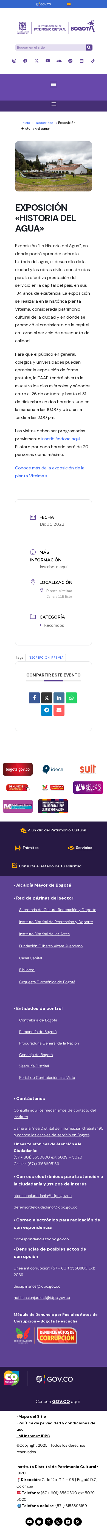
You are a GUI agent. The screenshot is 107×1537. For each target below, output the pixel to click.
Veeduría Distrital (34, 1065)
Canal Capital (30, 958)
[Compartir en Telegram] (46, 710)
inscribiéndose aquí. (61, 439)
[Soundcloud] (59, 61)
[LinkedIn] (59, 697)
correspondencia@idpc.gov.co (41, 1239)
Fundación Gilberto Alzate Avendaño (51, 945)
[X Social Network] (46, 697)
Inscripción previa (45, 657)
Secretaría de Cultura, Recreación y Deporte (57, 909)
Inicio (26, 123)
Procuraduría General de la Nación (49, 1043)
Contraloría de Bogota (38, 1020)
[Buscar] (89, 47)
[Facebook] (25, 61)
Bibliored (27, 969)
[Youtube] (48, 61)
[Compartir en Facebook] (34, 697)
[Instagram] (14, 61)
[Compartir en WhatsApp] (71, 697)
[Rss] (78, 1521)
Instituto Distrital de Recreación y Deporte (56, 921)
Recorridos (44, 123)
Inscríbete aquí (53, 567)
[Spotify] (70, 61)
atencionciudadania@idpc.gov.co (43, 1195)
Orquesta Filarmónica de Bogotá (47, 981)
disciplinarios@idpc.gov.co (37, 1286)
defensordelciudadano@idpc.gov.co (45, 1207)
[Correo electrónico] (59, 710)
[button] (53, 84)
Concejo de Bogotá (36, 1054)
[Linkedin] (82, 61)
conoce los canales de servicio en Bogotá (52, 1134)
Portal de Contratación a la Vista (47, 1077)
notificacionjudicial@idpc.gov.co (42, 1297)
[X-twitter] (37, 61)
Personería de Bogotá (38, 1031)
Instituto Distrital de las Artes (44, 933)
